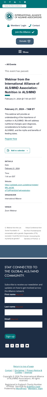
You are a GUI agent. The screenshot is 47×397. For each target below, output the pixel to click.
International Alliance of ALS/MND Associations (23, 16)
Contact (8, 370)
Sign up (10, 336)
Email (11, 319)
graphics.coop (33, 386)
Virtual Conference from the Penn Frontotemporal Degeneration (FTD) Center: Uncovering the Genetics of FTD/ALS (33, 233)
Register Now (11, 138)
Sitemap (28, 372)
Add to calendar (18, 150)
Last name (14, 306)
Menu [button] (25, 52)
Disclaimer (20, 370)
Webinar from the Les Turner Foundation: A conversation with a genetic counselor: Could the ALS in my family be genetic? (14, 233)
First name (14, 294)
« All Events (10, 64)
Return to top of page (23, 366)
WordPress (21, 388)
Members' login (35, 388)
